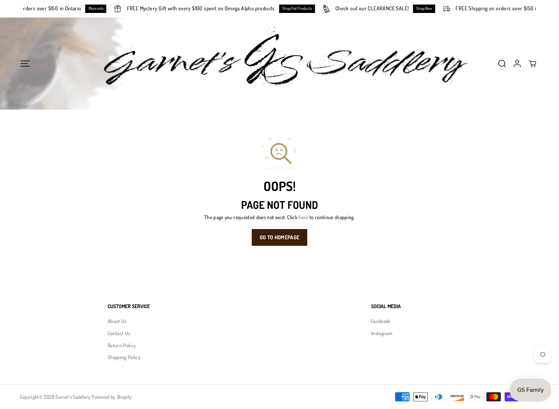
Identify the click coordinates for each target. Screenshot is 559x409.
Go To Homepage (280, 237)
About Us (117, 321)
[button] (25, 63)
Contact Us (119, 333)
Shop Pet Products (300, 8)
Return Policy (122, 345)
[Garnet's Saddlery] (279, 63)
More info (99, 8)
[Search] (502, 63)
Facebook (381, 321)
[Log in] (517, 63)
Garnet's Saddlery (73, 397)
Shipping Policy (124, 357)
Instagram (381, 333)
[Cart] (532, 63)
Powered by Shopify (112, 397)
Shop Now (427, 8)
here (303, 217)
